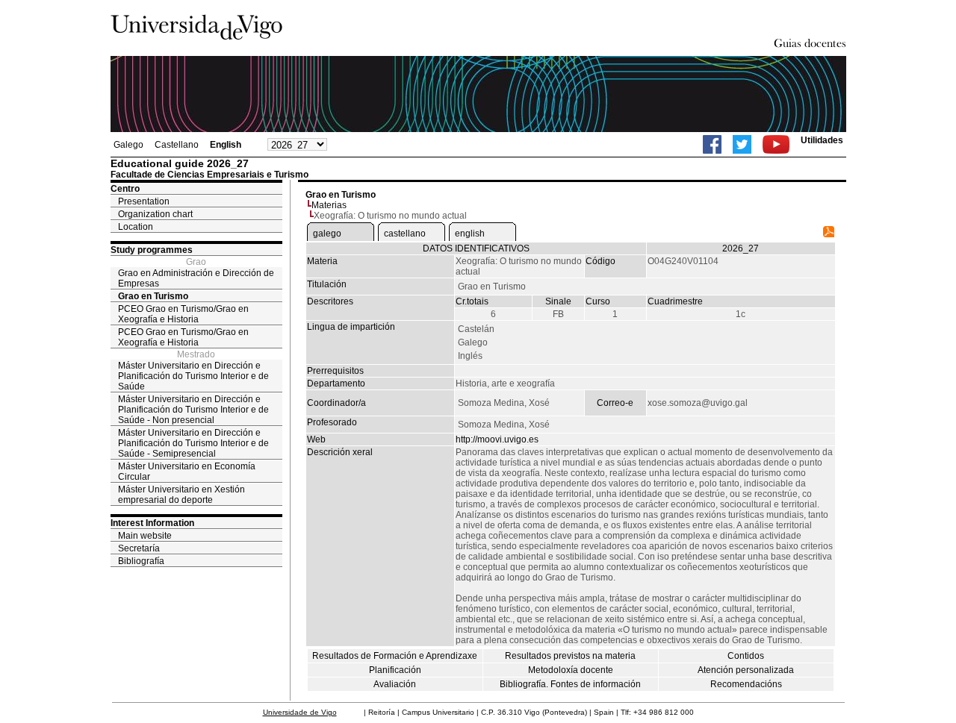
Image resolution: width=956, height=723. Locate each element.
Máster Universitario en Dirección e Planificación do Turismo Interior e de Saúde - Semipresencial (193, 443)
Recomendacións (746, 684)
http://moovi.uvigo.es (497, 439)
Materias (329, 205)
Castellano (177, 145)
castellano (405, 233)
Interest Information (152, 523)
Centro (125, 189)
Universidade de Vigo (300, 712)
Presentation (144, 201)
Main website (145, 535)
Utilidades (822, 140)
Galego (128, 145)
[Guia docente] (828, 234)
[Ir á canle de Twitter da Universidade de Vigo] (742, 144)
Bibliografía (141, 561)
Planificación (395, 670)
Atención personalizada (746, 670)
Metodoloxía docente (570, 670)
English (225, 145)
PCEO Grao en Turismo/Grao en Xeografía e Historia (183, 314)
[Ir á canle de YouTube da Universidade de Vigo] (776, 144)
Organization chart (155, 214)
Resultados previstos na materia (570, 656)
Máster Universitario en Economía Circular (186, 471)
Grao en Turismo (153, 296)
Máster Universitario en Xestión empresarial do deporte (181, 494)
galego (327, 233)
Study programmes (152, 250)
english (470, 233)
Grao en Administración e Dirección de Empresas (196, 278)
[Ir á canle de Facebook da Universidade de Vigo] (712, 144)
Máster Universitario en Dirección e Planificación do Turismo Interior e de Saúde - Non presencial (193, 409)
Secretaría (139, 548)
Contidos (745, 656)
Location (135, 227)
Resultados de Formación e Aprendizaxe (394, 656)
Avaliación (394, 684)
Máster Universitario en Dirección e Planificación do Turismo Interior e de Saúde (193, 376)
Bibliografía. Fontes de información (570, 684)
